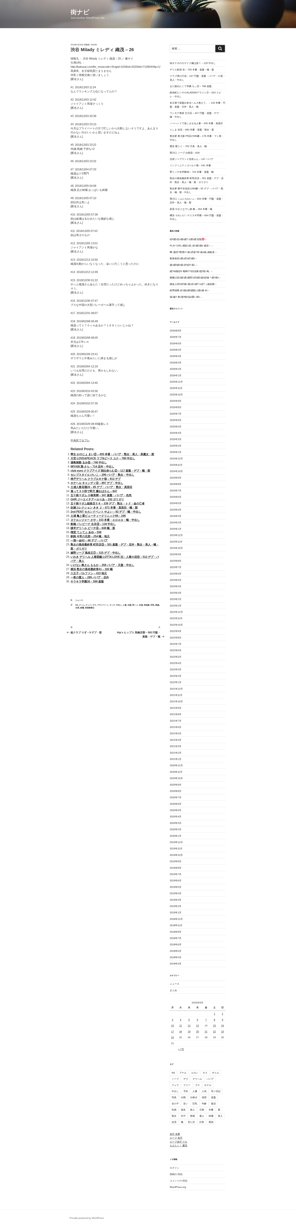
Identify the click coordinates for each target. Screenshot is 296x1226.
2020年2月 (175, 829)
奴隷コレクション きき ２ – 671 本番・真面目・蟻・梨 (104, 507)
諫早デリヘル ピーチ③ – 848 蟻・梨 (93, 528)
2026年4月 (175, 356)
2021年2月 (175, 752)
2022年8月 (175, 637)
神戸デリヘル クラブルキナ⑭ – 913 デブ (96, 478)
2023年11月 (176, 541)
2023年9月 (175, 554)
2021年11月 (176, 695)
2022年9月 (175, 631)
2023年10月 (176, 548)
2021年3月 (175, 746)
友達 (141, 605)
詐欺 (201, 1122)
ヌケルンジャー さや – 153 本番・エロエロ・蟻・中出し (105, 519)
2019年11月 (176, 848)
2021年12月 (176, 688)
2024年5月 (175, 503)
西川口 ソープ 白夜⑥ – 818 (185, 152)
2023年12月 (176, 535)
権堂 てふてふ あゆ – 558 (86, 532)
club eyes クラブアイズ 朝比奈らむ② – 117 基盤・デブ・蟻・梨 (110, 470)
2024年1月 (175, 528)
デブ (185, 1079)
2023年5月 (175, 580)
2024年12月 (176, 458)
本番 (211, 1109)
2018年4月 (175, 957)
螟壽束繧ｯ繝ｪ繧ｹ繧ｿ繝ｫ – (183, 258)
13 (197, 1025)
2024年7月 (175, 490)
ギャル (215, 1072)
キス (205, 1072)
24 (172, 1037)
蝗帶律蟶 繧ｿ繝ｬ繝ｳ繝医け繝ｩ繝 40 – (189, 290)
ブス (94, 605)
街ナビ (80, 12)
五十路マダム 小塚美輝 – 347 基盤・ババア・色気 (101, 495)
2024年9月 (175, 477)
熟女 (174, 1115)
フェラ (175, 1085)
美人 (220, 1115)
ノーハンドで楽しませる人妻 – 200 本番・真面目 (196, 123)
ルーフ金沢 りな (178, 1141)
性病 (174, 1109)
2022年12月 (176, 612)
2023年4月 (175, 586)
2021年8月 (175, 714)
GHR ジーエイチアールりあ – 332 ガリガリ (97, 499)
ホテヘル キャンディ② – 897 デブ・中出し (97, 482)
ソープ (175, 1079)
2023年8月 (175, 560)
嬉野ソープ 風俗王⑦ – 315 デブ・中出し (96, 552)
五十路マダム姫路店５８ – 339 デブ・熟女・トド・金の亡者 (108, 503)
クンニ (82, 605)
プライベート (102, 605)
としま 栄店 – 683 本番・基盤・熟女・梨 (192, 129)
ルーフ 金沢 (176, 1137)
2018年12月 (176, 919)
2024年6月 (175, 496)
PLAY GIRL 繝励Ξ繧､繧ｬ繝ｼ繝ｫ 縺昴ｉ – (191, 245)
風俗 (211, 1122)
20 (197, 1031)
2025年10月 (176, 394)
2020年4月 (175, 816)
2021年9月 (175, 708)
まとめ (173, 990)
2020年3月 (175, 823)
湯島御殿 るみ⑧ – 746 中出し (89, 462)
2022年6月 (175, 650)
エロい (194, 1072)
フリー (186, 1085)
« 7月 (181, 1049)
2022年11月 (176, 618)
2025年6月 (175, 420)
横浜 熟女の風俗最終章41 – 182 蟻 (92, 569)
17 (172, 1031)
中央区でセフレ (80, 440)
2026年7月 (175, 337)
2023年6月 (175, 573)
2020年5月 (175, 810)
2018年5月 (175, 951)
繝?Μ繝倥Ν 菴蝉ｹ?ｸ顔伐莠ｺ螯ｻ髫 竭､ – (191, 271)
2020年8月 (175, 791)
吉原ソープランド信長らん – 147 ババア (191, 159)
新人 (192, 1109)
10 (172, 1025)
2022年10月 (176, 624)
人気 (204, 1091)
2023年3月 (175, 592)
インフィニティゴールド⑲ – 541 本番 (190, 165)
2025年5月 (175, 426)
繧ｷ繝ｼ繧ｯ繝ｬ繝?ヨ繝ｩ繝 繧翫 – (188, 239)
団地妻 (147, 605)
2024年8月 (175, 484)
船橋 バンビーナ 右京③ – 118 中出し (93, 524)
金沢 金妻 (175, 1134)
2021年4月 (175, 740)
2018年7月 (175, 938)
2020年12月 (176, 765)
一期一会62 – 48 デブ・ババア (89, 540)
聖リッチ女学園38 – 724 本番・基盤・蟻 (192, 172)
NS (76, 605)
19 (189, 1031)
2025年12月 (176, 381)
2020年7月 (175, 797)
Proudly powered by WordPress (87, 1218)
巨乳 (152, 605)
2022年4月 (175, 663)
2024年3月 (175, 516)
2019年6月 (175, 880)
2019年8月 (175, 867)
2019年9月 (175, 861)
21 (206, 1031)
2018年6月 (175, 944)
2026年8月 (175, 330)
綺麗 (82, 608)
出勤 (129, 605)
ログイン (174, 1167)
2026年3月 (175, 362)
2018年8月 (175, 931)
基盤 (213, 1097)
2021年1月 (175, 759)
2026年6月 (175, 343)
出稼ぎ (193, 1097)
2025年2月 (175, 445)
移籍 (192, 1115)
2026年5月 (175, 349)
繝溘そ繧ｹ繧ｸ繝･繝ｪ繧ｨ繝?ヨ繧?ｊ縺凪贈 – (193, 284)
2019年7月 (175, 874)
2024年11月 (176, 465)
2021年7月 (175, 720)
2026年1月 (175, 375)
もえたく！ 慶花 (178, 1145)
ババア (210, 1079)
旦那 (201, 1109)
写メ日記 (216, 1091)
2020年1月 (175, 835)
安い (185, 1103)
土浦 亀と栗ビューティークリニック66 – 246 (98, 515)
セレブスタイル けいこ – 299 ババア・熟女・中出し (102, 474)
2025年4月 (175, 433)
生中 (183, 1115)
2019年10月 (176, 855)
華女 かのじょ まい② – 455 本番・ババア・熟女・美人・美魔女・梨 (112, 454)
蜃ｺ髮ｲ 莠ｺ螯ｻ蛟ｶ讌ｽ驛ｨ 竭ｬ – (186, 297)
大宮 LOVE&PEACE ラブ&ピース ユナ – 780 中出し (103, 458)
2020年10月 (176, 778)
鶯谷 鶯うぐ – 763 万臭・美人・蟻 (188, 146)
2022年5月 (175, 656)
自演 (174, 1122)
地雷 (204, 1097)
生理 (77, 608)
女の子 (175, 1103)
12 (189, 1025)
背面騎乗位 (89, 608)
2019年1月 (175, 912)
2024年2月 (175, 522)
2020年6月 (175, 804)
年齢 (204, 1103)
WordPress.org (178, 1187)
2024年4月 (175, 509)
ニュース (79, 600)
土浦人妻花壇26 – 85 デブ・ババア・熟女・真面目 (101, 487)
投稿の (176, 1174)
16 (222, 1025)
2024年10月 (176, 471)
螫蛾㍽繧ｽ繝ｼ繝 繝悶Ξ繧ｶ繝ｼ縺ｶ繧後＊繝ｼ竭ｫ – (195, 277)
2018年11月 (176, 925)
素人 (201, 1115)
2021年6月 (175, 727)
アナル (183, 1072)
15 (214, 1025)
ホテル (207, 1085)
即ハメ (135, 605)
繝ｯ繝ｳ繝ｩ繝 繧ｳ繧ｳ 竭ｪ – (183, 265)
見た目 (191, 1122)
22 (214, 1031)
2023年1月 (175, 605)
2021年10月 (176, 701)
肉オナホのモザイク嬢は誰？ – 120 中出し (193, 63)
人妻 (125, 605)
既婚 (157, 605)
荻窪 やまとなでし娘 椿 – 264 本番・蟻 (191, 209)
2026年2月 (175, 369)
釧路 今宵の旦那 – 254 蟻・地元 (90, 536)
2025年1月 (175, 452)
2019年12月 (176, 842)
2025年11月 (176, 388)
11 (180, 1025)
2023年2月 (175, 599)
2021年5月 (175, 733)
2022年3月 (175, 669)
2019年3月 (175, 899)
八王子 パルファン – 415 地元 (89, 573)
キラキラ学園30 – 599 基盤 (87, 581)
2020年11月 (176, 772)
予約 (185, 1091)
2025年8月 (175, 407)
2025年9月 (175, 401)
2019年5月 (175, 887)
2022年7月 (175, 644)
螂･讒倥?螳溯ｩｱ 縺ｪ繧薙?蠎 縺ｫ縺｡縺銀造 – (193, 252)
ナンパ (88, 605)
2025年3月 (175, 439)
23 (222, 1031)
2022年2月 (175, 676)
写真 (174, 1097)
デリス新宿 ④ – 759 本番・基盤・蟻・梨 (192, 69)
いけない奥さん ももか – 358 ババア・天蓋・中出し (102, 565)
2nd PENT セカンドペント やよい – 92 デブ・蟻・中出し (106, 511)
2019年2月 (175, 906)
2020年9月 (175, 784)
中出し (119, 605)
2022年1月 (175, 682)
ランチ (112, 605)
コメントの (178, 1180)
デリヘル (197, 1079)
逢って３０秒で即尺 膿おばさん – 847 (94, 491)
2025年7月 (175, 413)
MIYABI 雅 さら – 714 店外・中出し (92, 466)
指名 (183, 1109)
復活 (213, 1103)
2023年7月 (175, 567)
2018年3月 (175, 963)
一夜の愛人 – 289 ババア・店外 (90, 577)
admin (94, 45)
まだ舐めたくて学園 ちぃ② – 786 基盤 (191, 86)
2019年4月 (175, 893)
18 (180, 1031)
